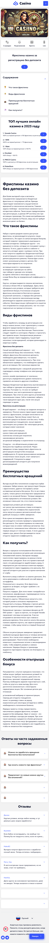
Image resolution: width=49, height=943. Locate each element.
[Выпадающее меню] (45, 3)
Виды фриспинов (17, 94)
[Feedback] (24, 893)
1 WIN (7, 140)
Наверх (35, 936)
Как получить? (15, 110)
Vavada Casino (10, 133)
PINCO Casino (10, 160)
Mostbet (8, 153)
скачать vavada (9, 376)
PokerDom (9, 166)
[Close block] (45, 79)
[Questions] (24, 787)
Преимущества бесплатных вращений (22, 102)
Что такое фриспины (18, 87)
